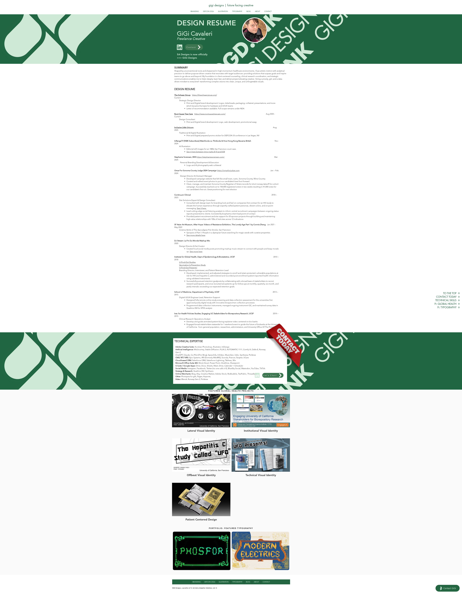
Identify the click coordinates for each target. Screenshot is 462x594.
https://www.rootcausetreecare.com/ (209, 114)
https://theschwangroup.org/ (204, 95)
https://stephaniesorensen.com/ (211, 157)
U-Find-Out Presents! (188, 267)
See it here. (201, 208)
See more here (196, 251)
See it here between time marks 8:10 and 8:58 (205, 152)
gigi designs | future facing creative (231, 5)
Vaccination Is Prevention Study (192, 265)
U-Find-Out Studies (187, 262)
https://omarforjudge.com (228, 170)
